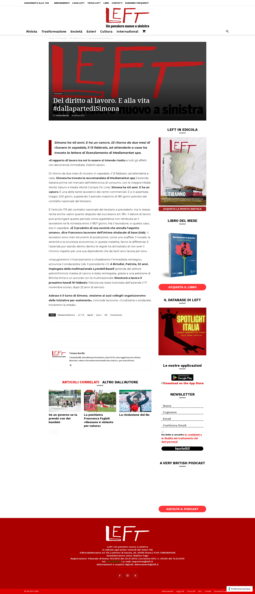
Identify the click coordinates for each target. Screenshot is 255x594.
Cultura (106, 31)
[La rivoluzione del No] (135, 401)
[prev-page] (50, 432)
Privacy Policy (128, 570)
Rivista (31, 31)
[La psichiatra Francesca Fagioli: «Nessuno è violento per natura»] (100, 401)
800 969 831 (114, 561)
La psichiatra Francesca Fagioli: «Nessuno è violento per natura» (98, 420)
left (106, 315)
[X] (79, 130)
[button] (227, 31)
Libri (106, 3)
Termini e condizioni (127, 567)
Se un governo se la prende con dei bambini (63, 418)
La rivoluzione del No (134, 414)
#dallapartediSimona (66, 315)
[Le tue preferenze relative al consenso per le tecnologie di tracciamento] (240, 589)
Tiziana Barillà (62, 115)
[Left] (127, 17)
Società (76, 31)
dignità (90, 315)
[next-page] (55, 432)
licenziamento (116, 315)
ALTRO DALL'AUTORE (120, 382)
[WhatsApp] (89, 130)
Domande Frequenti (136, 3)
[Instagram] (127, 576)
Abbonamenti (62, 3)
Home (51, 38)
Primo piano (62, 38)
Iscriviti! (182, 449)
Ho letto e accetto (181, 438)
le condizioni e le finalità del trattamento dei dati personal (181, 438)
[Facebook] (69, 130)
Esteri (91, 31)
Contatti (117, 3)
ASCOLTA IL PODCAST (182, 509)
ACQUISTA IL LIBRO (182, 287)
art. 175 (81, 315)
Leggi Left (78, 3)
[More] (99, 130)
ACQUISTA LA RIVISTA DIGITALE (182, 208)
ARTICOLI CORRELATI (80, 382)
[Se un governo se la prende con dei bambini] (65, 401)
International (127, 31)
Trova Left (94, 3)
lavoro (98, 315)
